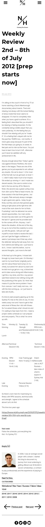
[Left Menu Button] (5, 2)
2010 (9, 497)
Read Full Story (7, 478)
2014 (26, 494)
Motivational (6, 486)
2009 (15, 497)
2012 (36, 494)
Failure (33, 486)
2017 (9, 494)
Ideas (39, 486)
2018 (4, 494)
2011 (4, 497)
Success (25, 486)
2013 (31, 494)
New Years (17, 486)
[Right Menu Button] (39, 2)
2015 (20, 494)
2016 (15, 494)
